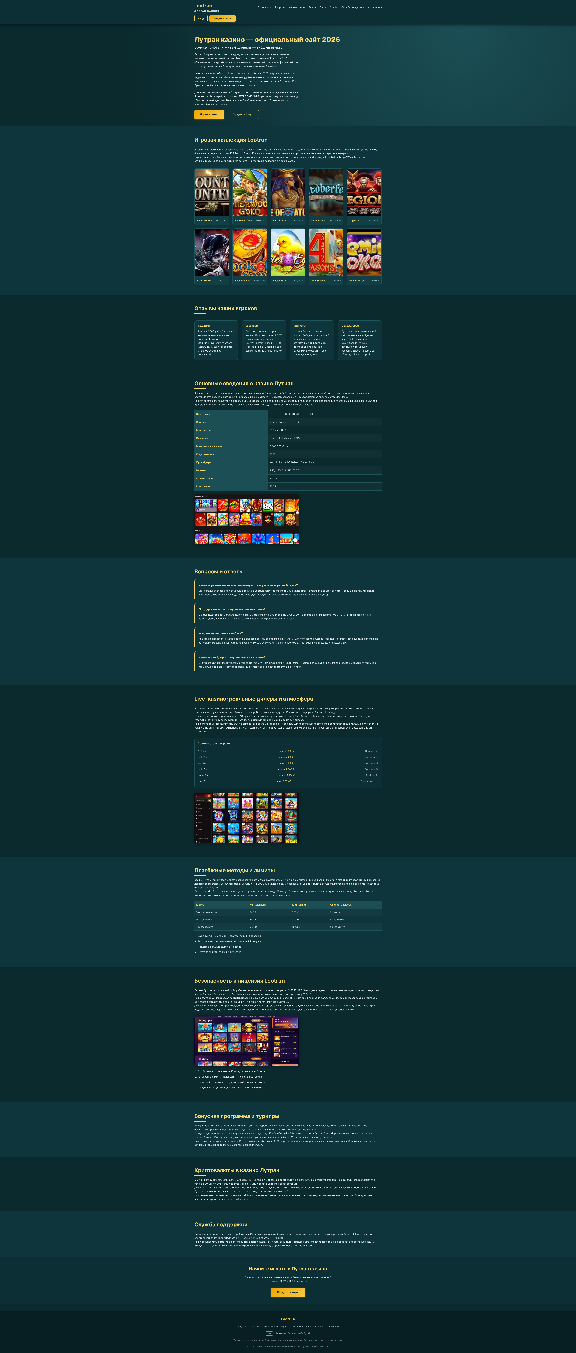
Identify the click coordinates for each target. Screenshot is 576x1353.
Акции (312, 7)
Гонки (323, 7)
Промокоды (264, 7)
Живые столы (297, 7)
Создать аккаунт (222, 18)
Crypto (334, 7)
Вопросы (280, 7)
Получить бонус (243, 114)
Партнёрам (333, 1326)
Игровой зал (375, 7)
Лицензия (242, 1326)
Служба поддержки (352, 7)
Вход (201, 18)
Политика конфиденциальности (306, 1326)
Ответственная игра (275, 1326)
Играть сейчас (209, 114)
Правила (255, 1326)
